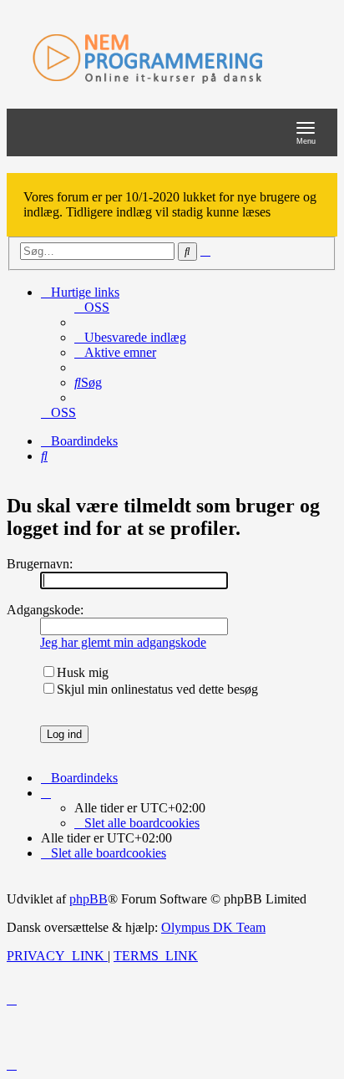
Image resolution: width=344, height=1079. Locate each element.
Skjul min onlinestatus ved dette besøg (157, 689)
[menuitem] (91, 307)
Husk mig (83, 672)
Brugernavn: (40, 564)
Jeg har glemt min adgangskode (123, 642)
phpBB (88, 899)
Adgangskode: (45, 610)
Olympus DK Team (213, 927)
